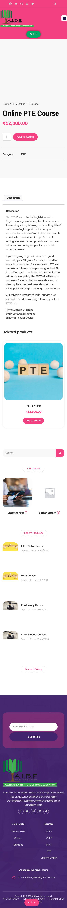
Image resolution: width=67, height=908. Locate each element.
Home (6, 104)
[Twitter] (32, 3)
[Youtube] (16, 3)
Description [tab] (13, 197)
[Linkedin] (27, 3)
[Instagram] (21, 3)
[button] (55, 3)
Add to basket (25, 136)
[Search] (60, 453)
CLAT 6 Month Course (33, 634)
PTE (13, 104)
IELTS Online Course (32, 546)
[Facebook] (10, 3)
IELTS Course (28, 575)
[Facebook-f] (21, 811)
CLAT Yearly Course (32, 605)
